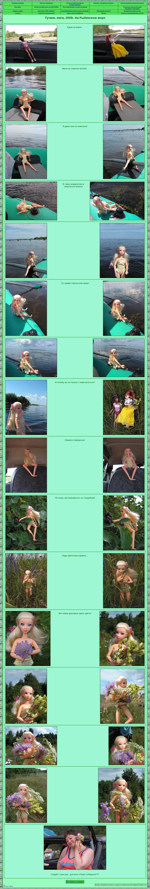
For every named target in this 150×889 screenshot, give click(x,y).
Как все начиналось (46, 3)
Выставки (17, 7)
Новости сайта (18, 11)
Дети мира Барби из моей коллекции (75, 7)
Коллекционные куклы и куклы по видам (75, 11)
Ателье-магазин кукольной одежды (132, 3)
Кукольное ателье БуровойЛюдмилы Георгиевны (132, 7)
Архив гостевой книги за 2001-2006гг (46, 7)
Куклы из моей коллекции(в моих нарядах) (75, 3)
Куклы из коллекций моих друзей (132, 13)
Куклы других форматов (75, 13)
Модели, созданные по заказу (104, 3)
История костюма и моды (132, 11)
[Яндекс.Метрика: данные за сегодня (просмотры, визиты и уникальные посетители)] (8, 885)
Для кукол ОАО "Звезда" (46, 11)
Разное (103, 13)
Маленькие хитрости (104, 11)
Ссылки (17, 13)
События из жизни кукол (46, 13)
